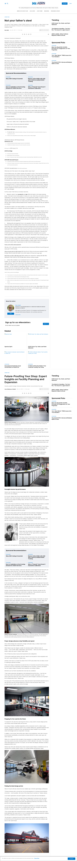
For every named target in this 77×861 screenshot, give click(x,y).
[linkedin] (24, 34)
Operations (7, 372)
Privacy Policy (36, 858)
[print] (48, 34)
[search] (7, 3)
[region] (38, 858)
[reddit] (28, 34)
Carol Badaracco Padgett (10, 389)
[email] (30, 34)
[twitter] (26, 34)
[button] (5, 3)
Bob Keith (7, 30)
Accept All (71, 858)
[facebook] (22, 34)
